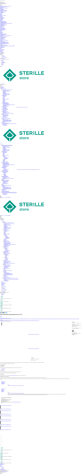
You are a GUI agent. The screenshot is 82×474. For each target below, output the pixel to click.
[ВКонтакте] (0, 312)
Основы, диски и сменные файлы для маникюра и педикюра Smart (11, 279)
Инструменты (6, 258)
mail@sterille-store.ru (3, 58)
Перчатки (6, 236)
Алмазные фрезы (18, 320)
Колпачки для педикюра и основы (10, 320)
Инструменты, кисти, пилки (7, 253)
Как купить (3, 369)
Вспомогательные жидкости (7, 261)
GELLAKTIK (6, 249)
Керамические (21, 320)
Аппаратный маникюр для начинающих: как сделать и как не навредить (16, 385)
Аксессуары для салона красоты (7, 265)
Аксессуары (38, 320)
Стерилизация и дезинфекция (7, 242)
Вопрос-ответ (1, 464)
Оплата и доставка (4, 368)
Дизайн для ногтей (6, 276)
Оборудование (5, 272)
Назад (4, 221)
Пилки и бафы (7, 255)
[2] (35, 323)
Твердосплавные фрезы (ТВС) (33, 320)
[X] (3, 312)
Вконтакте (3, 467)
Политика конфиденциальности (4, 471)
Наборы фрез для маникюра (3, 320)
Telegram (2, 294)
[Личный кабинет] (0, 196)
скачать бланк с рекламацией (13, 375)
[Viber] (4, 312)
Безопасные (15, 320)
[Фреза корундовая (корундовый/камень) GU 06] (35, 334)
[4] (35, 324)
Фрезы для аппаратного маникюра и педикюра (9, 223)
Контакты (1, 466)
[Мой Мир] (2, 312)
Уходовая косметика (6, 247)
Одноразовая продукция (6, 230)
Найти (1, 473)
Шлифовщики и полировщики (26, 320)
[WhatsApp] (5, 312)
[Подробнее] (81, 322)
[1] (35, 322)
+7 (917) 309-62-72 (3, 52)
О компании (1, 463)
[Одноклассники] (1, 312)
